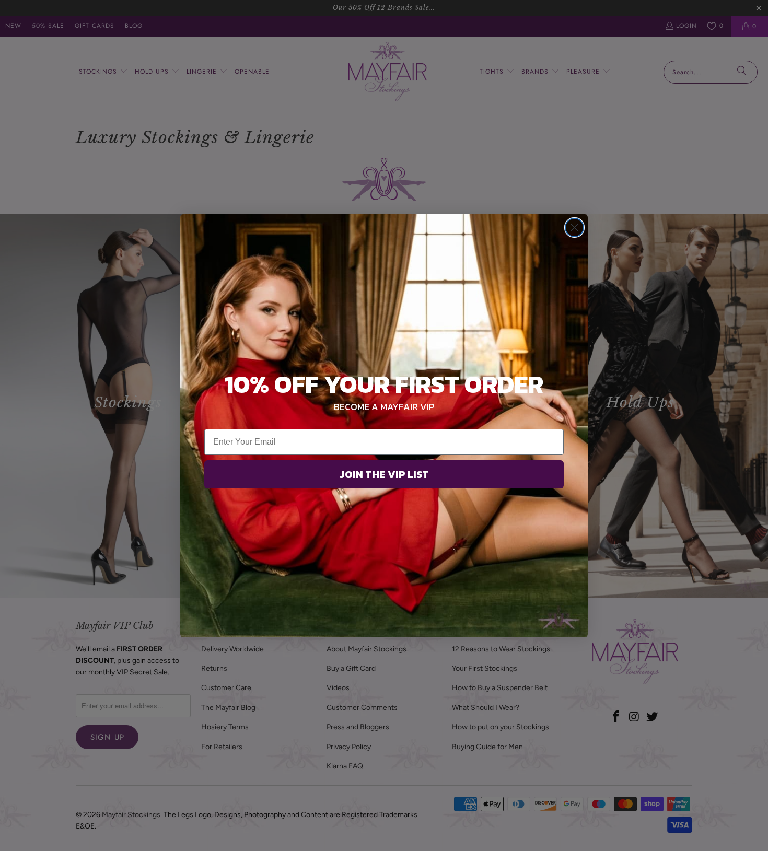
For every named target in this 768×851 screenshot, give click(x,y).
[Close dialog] (574, 227)
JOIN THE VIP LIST (384, 474)
